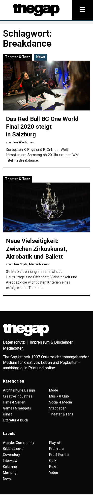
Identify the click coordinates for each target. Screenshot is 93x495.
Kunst (7, 414)
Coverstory (11, 455)
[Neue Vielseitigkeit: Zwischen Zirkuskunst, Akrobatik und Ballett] (46, 207)
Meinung (10, 473)
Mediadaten (13, 348)
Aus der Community (18, 443)
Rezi (52, 467)
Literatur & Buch (15, 420)
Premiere (56, 449)
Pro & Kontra (59, 455)
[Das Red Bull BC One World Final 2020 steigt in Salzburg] (46, 85)
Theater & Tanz (17, 57)
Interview (10, 461)
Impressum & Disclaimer (51, 342)
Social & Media (60, 402)
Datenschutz (14, 342)
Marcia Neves (39, 264)
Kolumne (10, 467)
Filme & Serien (14, 402)
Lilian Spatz (20, 264)
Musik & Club (59, 396)
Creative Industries (17, 396)
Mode (53, 390)
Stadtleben (57, 408)
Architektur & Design (19, 390)
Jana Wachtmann (23, 142)
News (40, 57)
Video (53, 473)
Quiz (52, 461)
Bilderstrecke (13, 449)
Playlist (54, 443)
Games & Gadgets (17, 408)
